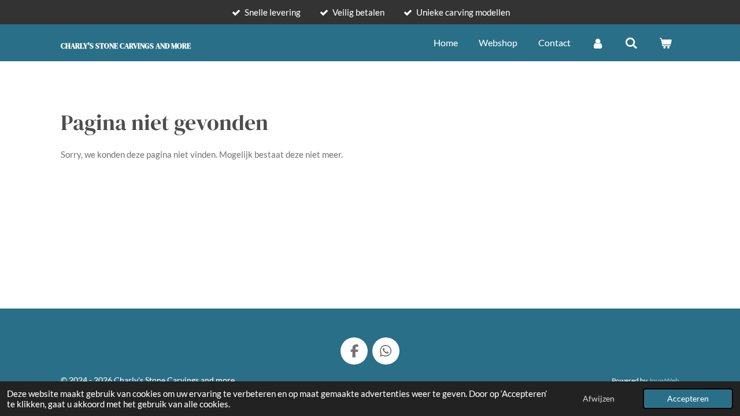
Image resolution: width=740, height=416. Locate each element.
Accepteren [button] (688, 398)
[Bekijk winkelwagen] (665, 43)
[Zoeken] (631, 43)
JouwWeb (664, 380)
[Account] (598, 43)
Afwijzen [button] (599, 398)
